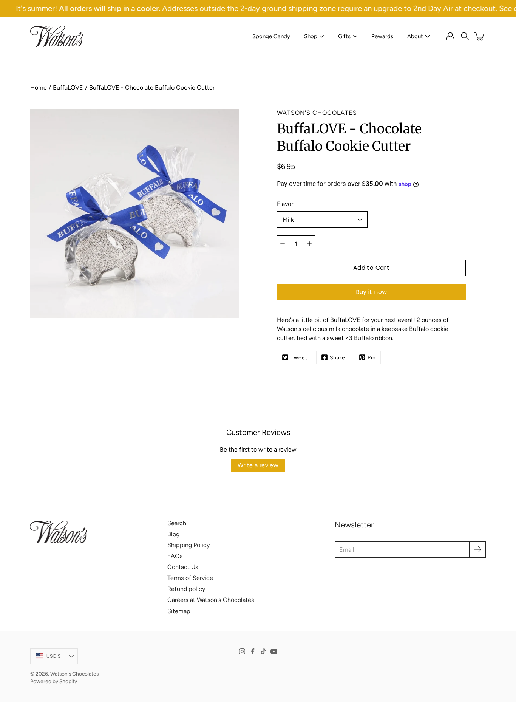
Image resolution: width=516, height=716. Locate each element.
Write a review (258, 465)
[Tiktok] (263, 651)
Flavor (285, 203)
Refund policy (186, 588)
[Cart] (480, 36)
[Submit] (477, 549)
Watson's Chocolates (74, 674)
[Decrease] (282, 243)
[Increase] (309, 243)
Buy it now (371, 292)
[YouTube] (273, 651)
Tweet (298, 357)
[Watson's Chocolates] (56, 36)
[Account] (450, 36)
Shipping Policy (188, 545)
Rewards (382, 36)
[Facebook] (252, 651)
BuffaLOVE (68, 87)
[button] (465, 36)
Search (176, 523)
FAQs (175, 556)
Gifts (344, 36)
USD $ (53, 656)
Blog (173, 534)
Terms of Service (190, 577)
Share (337, 357)
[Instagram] (242, 651)
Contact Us (182, 567)
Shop (310, 36)
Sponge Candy (271, 36)
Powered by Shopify (53, 681)
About (415, 36)
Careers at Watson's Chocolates (210, 599)
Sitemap (178, 611)
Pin (372, 357)
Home (38, 87)
